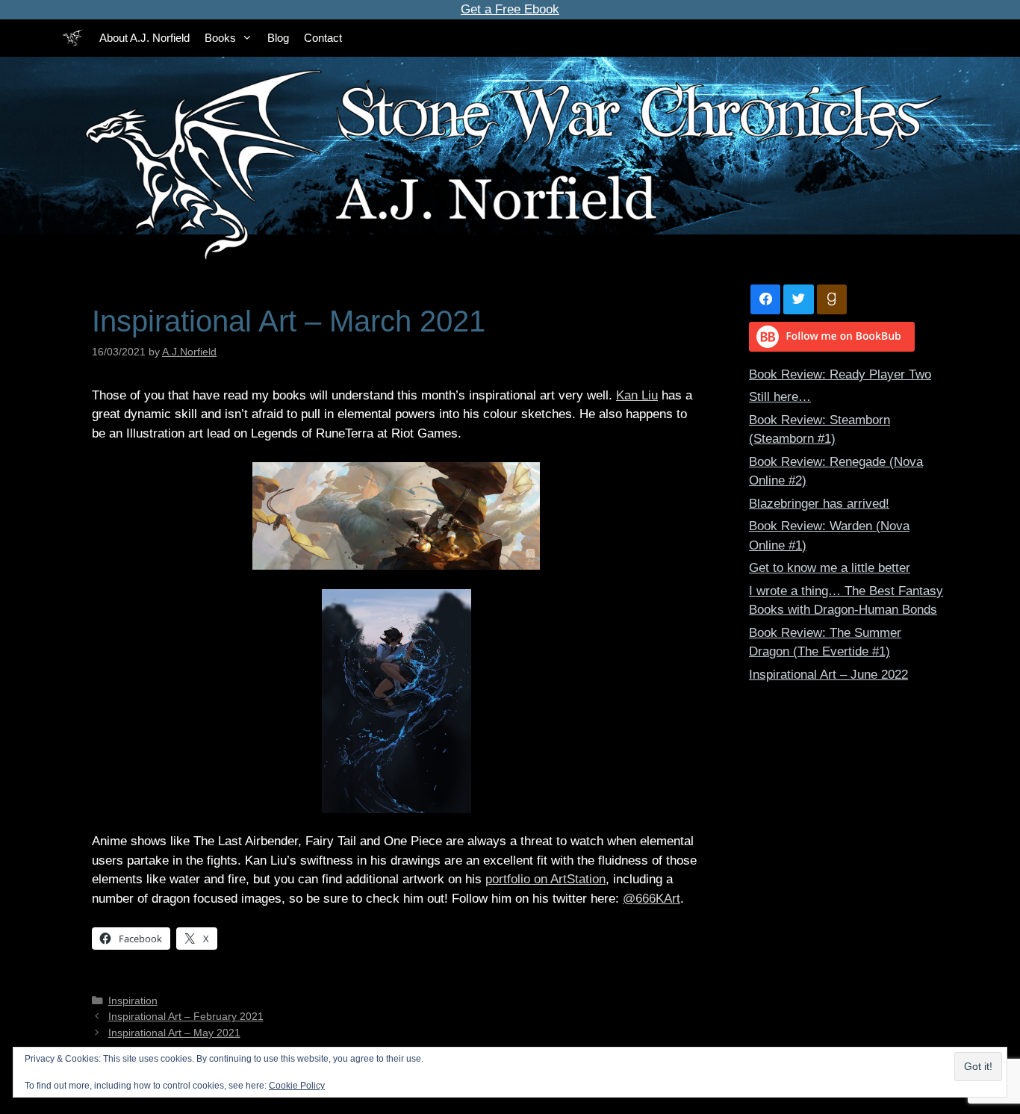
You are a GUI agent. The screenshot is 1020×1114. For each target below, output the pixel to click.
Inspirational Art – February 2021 (186, 1016)
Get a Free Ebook (510, 9)
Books (220, 37)
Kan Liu (637, 395)
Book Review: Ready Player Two (840, 374)
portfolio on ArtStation (545, 879)
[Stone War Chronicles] (73, 38)
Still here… (780, 397)
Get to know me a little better (829, 568)
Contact (323, 37)
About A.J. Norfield (144, 37)
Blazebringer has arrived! (819, 504)
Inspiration (133, 1000)
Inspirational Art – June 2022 (828, 675)
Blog (278, 37)
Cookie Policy (297, 1085)
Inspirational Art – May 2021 (174, 1033)
